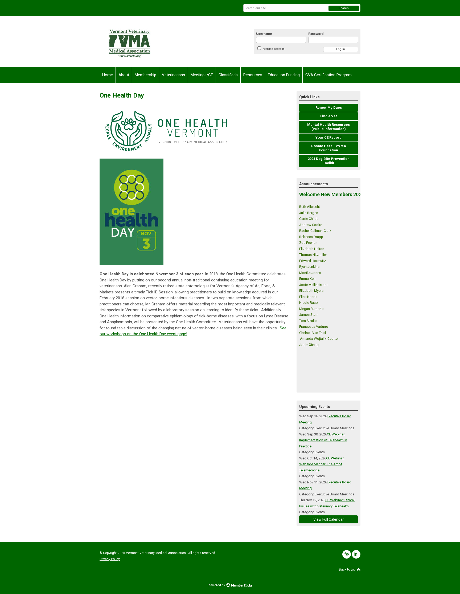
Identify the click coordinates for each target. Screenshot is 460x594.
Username (264, 34)
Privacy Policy (110, 559)
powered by (217, 585)
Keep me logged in (274, 48)
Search (344, 8)
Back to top (347, 569)
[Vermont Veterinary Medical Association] (152, 41)
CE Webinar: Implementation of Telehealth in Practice (323, 440)
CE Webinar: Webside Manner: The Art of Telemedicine (321, 464)
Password (315, 34)
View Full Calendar (328, 519)
